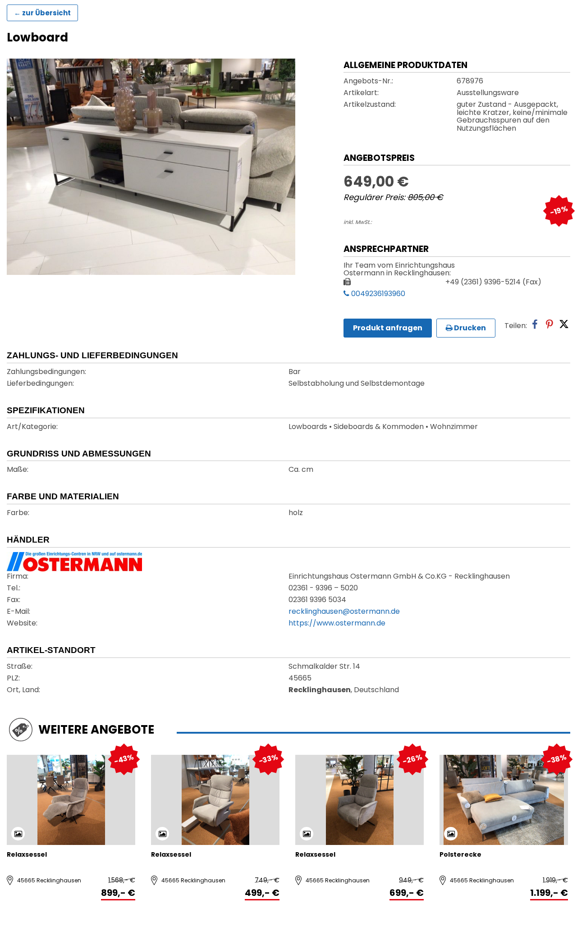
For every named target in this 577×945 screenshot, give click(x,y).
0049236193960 (377, 294)
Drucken (469, 328)
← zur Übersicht (42, 13)
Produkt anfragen (387, 328)
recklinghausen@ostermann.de (344, 611)
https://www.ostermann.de (336, 623)
